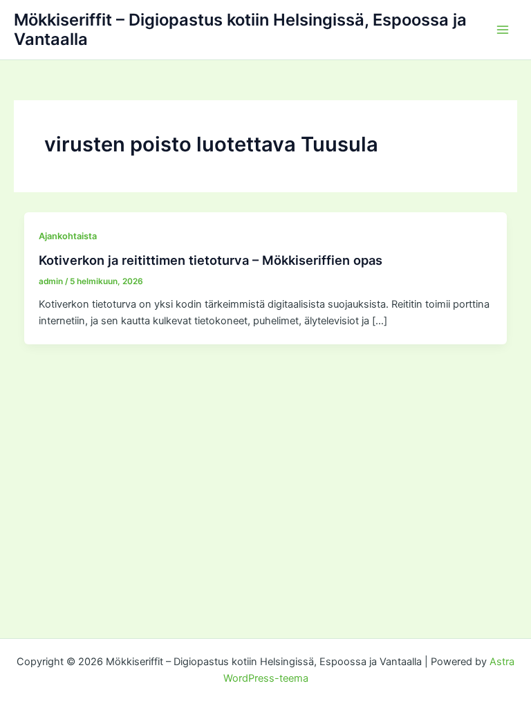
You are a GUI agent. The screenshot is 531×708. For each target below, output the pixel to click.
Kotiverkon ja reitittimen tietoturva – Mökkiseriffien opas (210, 260)
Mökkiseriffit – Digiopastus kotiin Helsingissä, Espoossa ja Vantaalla (240, 29)
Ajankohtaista (68, 236)
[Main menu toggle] (502, 29)
